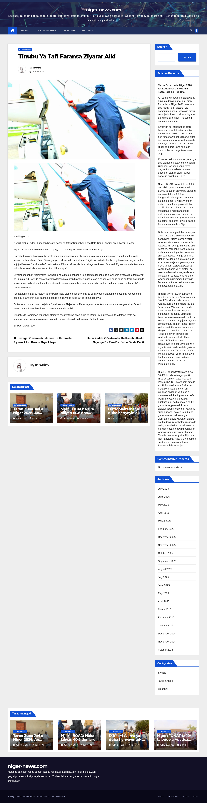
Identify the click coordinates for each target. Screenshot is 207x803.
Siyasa (25, 30)
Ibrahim (37, 67)
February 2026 (166, 529)
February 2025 (166, 617)
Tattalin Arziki (46, 30)
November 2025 (167, 545)
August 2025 (165, 569)
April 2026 (163, 513)
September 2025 (167, 561)
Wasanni (70, 30)
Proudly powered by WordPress (22, 796)
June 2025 (164, 585)
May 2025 (163, 593)
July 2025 (163, 577)
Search (162, 46)
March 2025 (164, 609)
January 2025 (165, 625)
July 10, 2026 (119, 745)
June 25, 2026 (167, 745)
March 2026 (164, 521)
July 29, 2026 (71, 745)
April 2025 (163, 601)
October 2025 (165, 553)
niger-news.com (103, 10)
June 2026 (164, 496)
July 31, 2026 (23, 745)
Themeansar (59, 796)
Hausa (87, 30)
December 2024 (167, 633)
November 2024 (167, 641)
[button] (191, 30)
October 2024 (165, 649)
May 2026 (163, 505)
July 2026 (163, 488)
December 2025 (167, 537)
